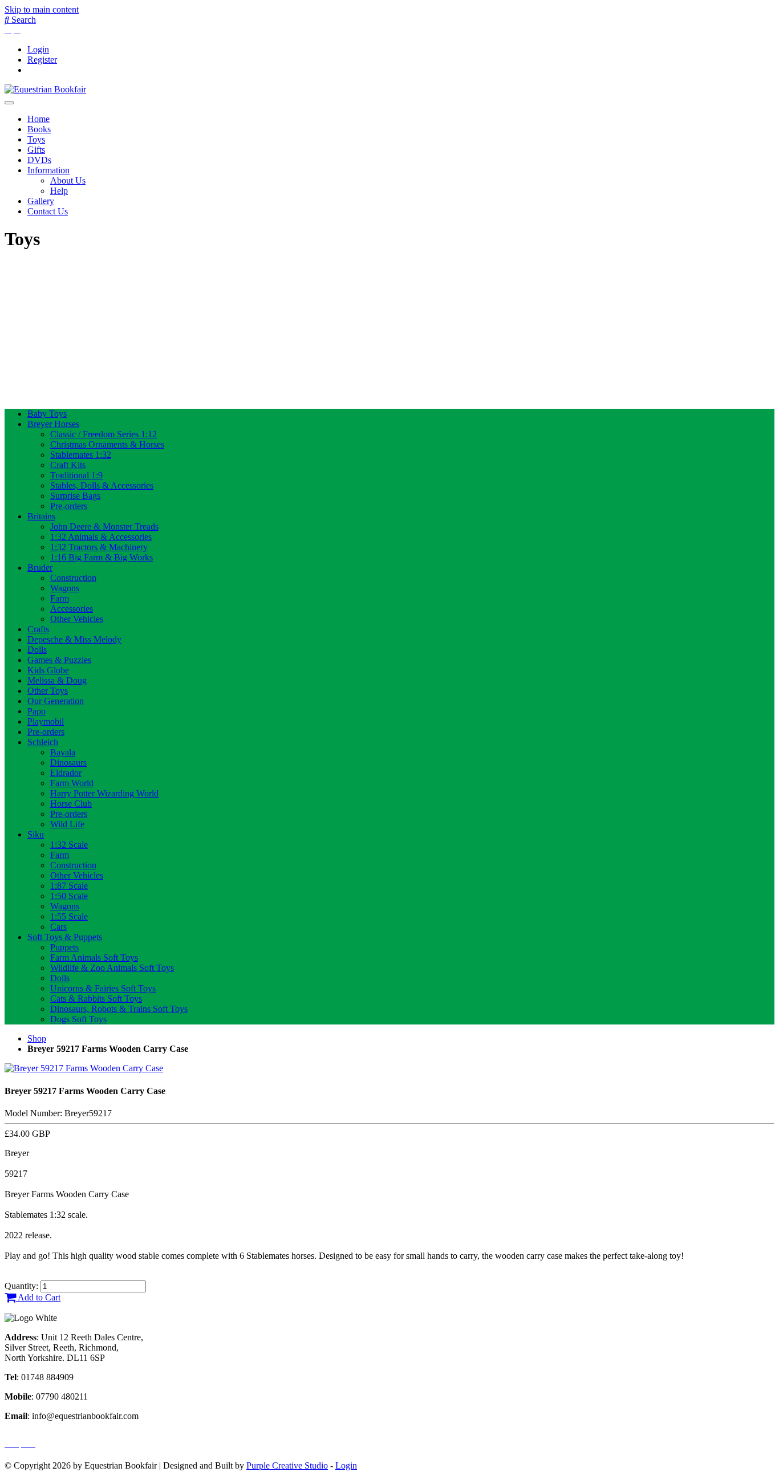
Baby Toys (47, 413)
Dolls (37, 649)
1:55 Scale (69, 916)
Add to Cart (38, 1297)
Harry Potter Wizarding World (104, 793)
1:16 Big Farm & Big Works (101, 557)
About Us (68, 180)
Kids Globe (48, 670)
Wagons (64, 588)
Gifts (36, 149)
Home (38, 119)
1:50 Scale (69, 896)
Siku (35, 834)
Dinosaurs (68, 762)
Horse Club (71, 803)
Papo (36, 711)
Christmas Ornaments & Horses (107, 444)
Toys (36, 139)
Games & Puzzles (59, 660)
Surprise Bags (75, 496)
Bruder (39, 567)
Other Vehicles (76, 619)
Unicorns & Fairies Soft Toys (103, 988)
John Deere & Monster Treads (104, 526)
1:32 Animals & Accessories (101, 537)
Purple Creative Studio (287, 1465)
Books (39, 129)
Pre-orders (68, 506)
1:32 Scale (69, 844)
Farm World (72, 783)
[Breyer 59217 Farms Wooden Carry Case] (84, 1068)
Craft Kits (68, 465)
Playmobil (45, 721)
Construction (73, 578)
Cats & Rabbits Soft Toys (96, 998)
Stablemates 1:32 (80, 455)
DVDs (39, 160)
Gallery (40, 201)
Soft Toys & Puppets (64, 937)
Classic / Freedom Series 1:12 (103, 434)
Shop (36, 1038)
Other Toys (47, 691)
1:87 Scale (69, 886)
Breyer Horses (53, 424)
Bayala (62, 752)
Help (59, 191)
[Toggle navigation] (9, 102)
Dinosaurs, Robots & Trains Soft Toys (119, 1009)
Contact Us (47, 211)
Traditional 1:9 (76, 475)
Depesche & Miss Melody (74, 639)
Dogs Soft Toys (78, 1019)
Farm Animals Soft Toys (94, 957)
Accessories (71, 608)
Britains (41, 516)
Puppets (64, 947)
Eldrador (66, 773)
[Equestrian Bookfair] (45, 89)
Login (38, 49)
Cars (58, 927)
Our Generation (55, 701)
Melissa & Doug (57, 680)
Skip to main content (42, 9)
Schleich (42, 742)
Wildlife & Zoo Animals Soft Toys (112, 968)
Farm (59, 598)
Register (42, 59)
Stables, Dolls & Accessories (101, 485)
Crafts (38, 629)
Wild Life (67, 824)
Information (48, 170)
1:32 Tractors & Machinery (99, 547)
